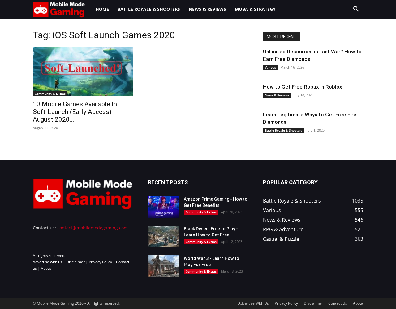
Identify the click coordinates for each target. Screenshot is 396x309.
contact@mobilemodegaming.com (92, 228)
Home (102, 9)
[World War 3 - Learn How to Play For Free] (163, 266)
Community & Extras (50, 93)
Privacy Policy (100, 262)
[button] (355, 10)
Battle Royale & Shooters (149, 9)
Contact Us (337, 303)
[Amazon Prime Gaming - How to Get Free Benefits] (163, 207)
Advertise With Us (253, 303)
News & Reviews (207, 9)
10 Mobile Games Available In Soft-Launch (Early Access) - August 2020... (75, 111)
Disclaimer (75, 262)
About (46, 268)
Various (270, 67)
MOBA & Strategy (255, 9)
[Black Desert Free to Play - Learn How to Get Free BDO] (163, 236)
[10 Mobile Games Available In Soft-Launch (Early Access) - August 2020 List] (83, 71)
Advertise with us (47, 262)
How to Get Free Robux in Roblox (302, 87)
